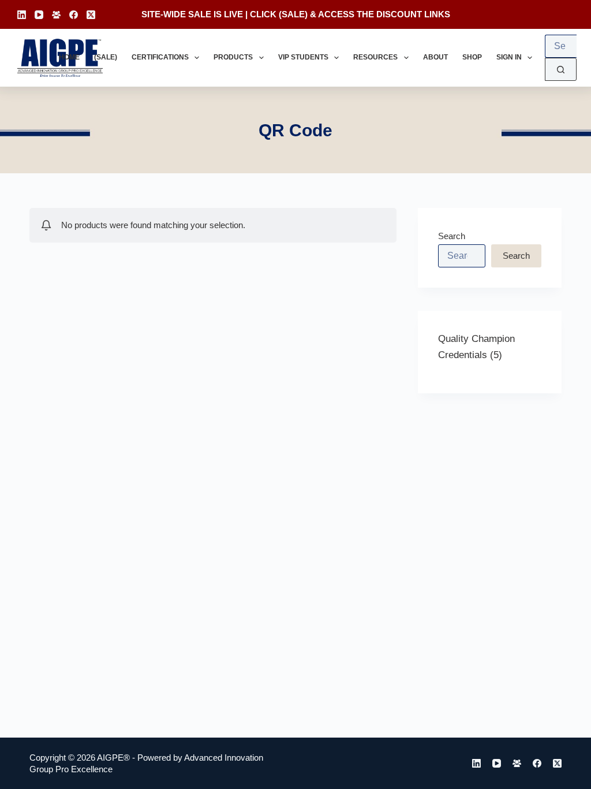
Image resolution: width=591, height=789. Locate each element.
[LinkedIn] (21, 14)
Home (69, 57)
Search (451, 236)
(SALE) (293, 14)
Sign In (509, 57)
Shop (472, 57)
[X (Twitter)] (91, 14)
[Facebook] (73, 14)
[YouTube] (39, 14)
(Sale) (105, 57)
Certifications (160, 57)
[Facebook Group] (56, 14)
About (435, 57)
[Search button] (561, 69)
